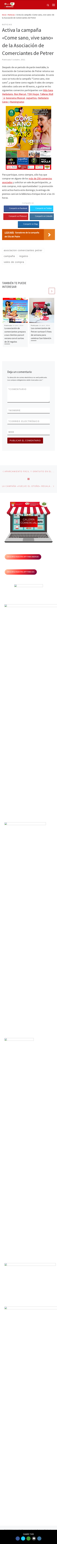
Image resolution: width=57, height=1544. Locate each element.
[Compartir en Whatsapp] (28, 1538)
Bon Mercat (20, 94)
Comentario (17, 389)
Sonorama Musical (15, 98)
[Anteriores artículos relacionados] (45, 291)
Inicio (4, 14)
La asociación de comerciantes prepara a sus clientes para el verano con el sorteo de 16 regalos (15, 335)
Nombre (14, 410)
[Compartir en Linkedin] (39, 1538)
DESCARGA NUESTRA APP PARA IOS (20, 572)
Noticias (11, 14)
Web (11, 432)
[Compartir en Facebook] (18, 1538)
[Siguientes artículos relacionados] (52, 291)
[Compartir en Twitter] (23, 1538)
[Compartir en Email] (34, 1538)
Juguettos (31, 98)
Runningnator (17, 101)
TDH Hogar (33, 94)
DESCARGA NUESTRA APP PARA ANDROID (23, 557)
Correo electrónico (24, 421)
